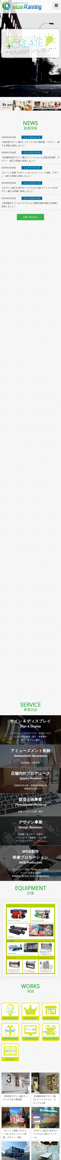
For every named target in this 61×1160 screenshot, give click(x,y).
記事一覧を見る (30, 217)
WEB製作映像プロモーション (30, 856)
